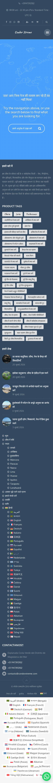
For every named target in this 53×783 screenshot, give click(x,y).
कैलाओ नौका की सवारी (12, 255)
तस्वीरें (7, 499)
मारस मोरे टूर (39, 303)
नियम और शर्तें (11, 694)
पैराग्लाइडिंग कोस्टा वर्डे (36, 297)
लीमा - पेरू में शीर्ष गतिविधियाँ (33, 314)
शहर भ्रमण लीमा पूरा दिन (26, 332)
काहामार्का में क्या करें (36, 243)
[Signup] (27, 22)
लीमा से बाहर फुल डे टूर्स (33, 326)
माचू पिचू (7, 303)
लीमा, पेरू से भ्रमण (11, 314)
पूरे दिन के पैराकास (10, 279)
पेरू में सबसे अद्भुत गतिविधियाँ (14, 291)
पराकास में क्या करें (10, 273)
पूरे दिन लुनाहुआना (25, 285)
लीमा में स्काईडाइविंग (11, 326)
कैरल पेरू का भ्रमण (29, 249)
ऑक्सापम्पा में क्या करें (36, 237)
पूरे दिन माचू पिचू (29, 279)
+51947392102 (28, 3)
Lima (12, 471)
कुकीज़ (21, 694)
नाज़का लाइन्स (9, 267)
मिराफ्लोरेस (8, 309)
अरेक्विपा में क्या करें (32, 220)
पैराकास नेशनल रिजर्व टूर (13, 297)
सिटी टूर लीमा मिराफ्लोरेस (13, 338)
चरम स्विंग (29, 255)
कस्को (12, 447)
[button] (46, 776)
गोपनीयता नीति (32, 694)
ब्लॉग (7, 503)
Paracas (14, 463)
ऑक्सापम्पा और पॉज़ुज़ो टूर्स (13, 237)
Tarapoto (14, 483)
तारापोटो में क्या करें (11, 261)
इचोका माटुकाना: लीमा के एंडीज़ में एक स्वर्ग (30, 372)
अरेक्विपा (13, 451)
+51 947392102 (15, 662)
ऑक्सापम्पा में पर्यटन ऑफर (13, 243)
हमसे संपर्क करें (11, 495)
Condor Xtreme (23, 32)
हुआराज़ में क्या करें (34, 338)
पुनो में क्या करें (28, 273)
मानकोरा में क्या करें (22, 303)
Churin (7, 214)
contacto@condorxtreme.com (22, 673)
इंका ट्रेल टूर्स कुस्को (11, 226)
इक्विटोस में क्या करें (38, 231)
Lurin (18, 214)
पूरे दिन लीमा (8, 285)
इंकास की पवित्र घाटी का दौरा (14, 231)
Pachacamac (31, 214)
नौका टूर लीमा (25, 267)
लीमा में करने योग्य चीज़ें (12, 320)
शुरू (6, 435)
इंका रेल (27, 226)
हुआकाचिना (14, 455)
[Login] (32, 22)
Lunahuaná (15, 487)
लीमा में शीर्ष (9, 439)
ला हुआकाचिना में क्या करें (27, 309)
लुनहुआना (7, 332)
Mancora (14, 459)
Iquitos (13, 479)
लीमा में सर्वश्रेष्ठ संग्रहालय (35, 320)
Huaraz (13, 475)
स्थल (7, 443)
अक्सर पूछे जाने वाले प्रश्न (15, 491)
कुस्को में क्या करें (10, 249)
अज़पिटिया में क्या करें (11, 220)
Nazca (13, 467)
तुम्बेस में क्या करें (29, 261)
